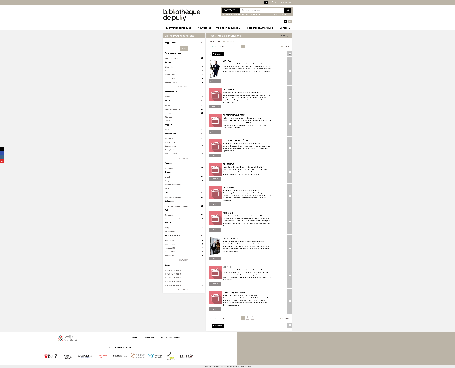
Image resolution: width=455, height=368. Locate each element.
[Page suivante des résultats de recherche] (257, 46)
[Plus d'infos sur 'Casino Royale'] (215, 246)
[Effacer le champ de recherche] (282, 10)
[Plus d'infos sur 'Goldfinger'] (215, 94)
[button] (184, 48)
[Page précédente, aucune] (238, 46)
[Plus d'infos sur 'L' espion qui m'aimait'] (215, 297)
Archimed (216, 366)
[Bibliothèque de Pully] (182, 15)
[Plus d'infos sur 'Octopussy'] (215, 192)
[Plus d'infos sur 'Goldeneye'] (215, 169)
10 (281, 46)
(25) (183, 158)
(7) (183, 87)
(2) (183, 260)
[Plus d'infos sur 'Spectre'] (215, 272)
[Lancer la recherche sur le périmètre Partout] (287, 10)
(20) (183, 290)
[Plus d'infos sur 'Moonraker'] (215, 218)
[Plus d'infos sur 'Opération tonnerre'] (215, 120)
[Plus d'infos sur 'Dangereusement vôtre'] (215, 145)
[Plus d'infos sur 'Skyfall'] (215, 68)
